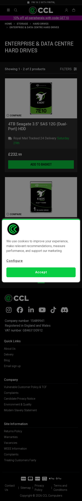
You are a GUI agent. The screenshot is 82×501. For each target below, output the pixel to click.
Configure (14, 261)
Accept (41, 272)
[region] (41, 250)
